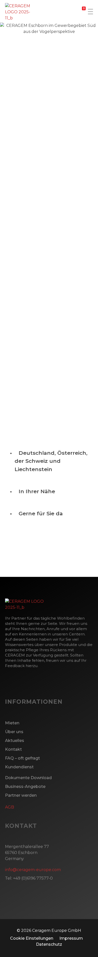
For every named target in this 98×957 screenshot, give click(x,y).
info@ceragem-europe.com (49, 226)
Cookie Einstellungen (31, 938)
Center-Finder (28, 551)
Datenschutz (49, 944)
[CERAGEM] (24, 12)
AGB (9, 807)
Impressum (71, 938)
